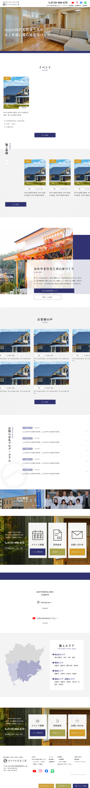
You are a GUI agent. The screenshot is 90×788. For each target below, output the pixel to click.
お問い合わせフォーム (47, 786)
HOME (33, 757)
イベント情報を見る (37, 552)
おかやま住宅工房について (54, 5)
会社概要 (61, 759)
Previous (6, 160)
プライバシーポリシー (80, 762)
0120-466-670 (16, 542)
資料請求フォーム (64, 786)
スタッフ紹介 (62, 762)
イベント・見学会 (81, 786)
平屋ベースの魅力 (47, 297)
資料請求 (76, 759)
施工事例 (71, 5)
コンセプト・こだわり (39, 762)
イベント (64, 5)
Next (6, 163)
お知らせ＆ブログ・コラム (65, 764)
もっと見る (45, 135)
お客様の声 (78, 5)
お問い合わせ (78, 757)
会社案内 (84, 5)
